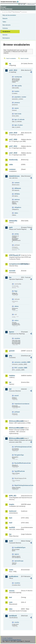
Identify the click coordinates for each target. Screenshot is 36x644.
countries (17, 338)
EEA (10, 2)
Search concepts (25, 58)
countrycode (17, 76)
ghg (10, 355)
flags (15, 291)
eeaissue (17, 199)
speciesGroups (17, 561)
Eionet (9, 11)
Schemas (5, 28)
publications (13, 576)
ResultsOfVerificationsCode (17, 463)
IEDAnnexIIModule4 (15, 438)
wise (10, 609)
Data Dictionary (16, 11)
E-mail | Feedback (7, 638)
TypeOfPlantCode (17, 471)
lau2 (10, 522)
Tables (4, 21)
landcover (12, 511)
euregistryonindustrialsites (15, 264)
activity (16, 234)
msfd (11, 541)
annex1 (16, 395)
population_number (17, 97)
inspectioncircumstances (17, 403)
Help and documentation (9, 15)
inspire (11, 504)
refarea (16, 306)
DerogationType (17, 455)
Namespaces (6, 38)
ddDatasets (17, 188)
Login (21, 4)
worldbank (13, 615)
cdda (11, 164)
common (12, 169)
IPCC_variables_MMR (17, 367)
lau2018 (12, 527)
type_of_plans (17, 125)
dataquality (13, 220)
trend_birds (17, 113)
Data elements (6, 25)
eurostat (12, 270)
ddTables (17, 194)
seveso (11, 590)
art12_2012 (13, 70)
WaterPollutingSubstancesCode (17, 485)
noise (11, 569)
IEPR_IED (12, 496)
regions (16, 554)
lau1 (10, 518)
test (10, 597)
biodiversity (13, 159)
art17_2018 (13, 153)
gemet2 (11, 351)
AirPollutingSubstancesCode (17, 446)
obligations (17, 207)
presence (17, 102)
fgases (11, 332)
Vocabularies (6, 31)
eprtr (11, 227)
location (16, 91)
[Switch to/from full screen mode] (25, 4)
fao (10, 277)
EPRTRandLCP (14, 255)
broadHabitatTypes (17, 547)
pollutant (17, 412)
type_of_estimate (17, 119)
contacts (16, 182)
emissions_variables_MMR (17, 362)
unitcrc (16, 320)
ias (10, 382)
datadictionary (14, 176)
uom (10, 602)
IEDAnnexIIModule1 (15, 421)
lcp (10, 534)
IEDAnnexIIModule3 (15, 428)
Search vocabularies (11, 58)
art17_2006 (13, 139)
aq (10, 63)
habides (12, 375)
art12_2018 (13, 133)
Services (4, 34)
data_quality (17, 85)
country (16, 622)
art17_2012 (13, 146)
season (16, 108)
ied (10, 389)
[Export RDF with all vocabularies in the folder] (31, 72)
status (16, 213)
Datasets (4, 18)
